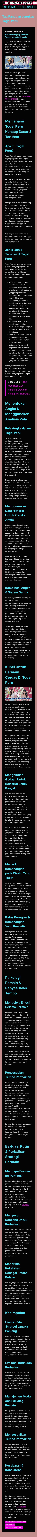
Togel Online (21, 1507)
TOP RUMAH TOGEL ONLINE (19, 7)
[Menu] (34, 5)
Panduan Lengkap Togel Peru (16, 1522)
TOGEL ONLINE (18, 31)
